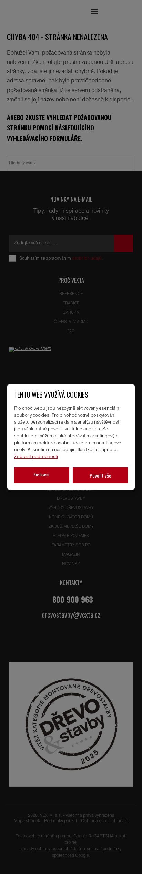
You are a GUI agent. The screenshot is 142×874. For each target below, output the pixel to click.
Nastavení (41, 474)
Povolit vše (100, 475)
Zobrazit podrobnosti (36, 457)
